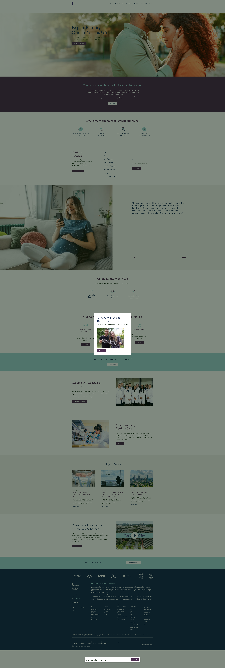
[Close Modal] (131, 312)
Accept (135, 659)
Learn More (101, 350)
